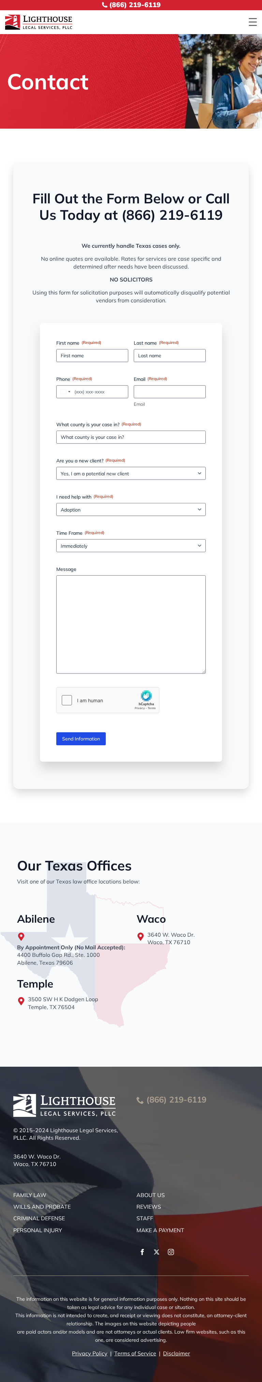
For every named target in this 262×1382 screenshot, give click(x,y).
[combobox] (64, 392)
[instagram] (171, 1252)
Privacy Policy (89, 1353)
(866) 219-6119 (176, 1099)
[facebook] (142, 1252)
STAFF (144, 1218)
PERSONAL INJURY (37, 1230)
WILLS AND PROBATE (42, 1206)
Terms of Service (135, 1353)
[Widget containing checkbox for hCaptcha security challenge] (107, 700)
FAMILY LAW (29, 1195)
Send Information (81, 739)
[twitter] (156, 1252)
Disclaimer (176, 1353)
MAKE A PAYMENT (160, 1230)
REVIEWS (148, 1206)
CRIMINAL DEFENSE (39, 1218)
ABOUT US (150, 1195)
